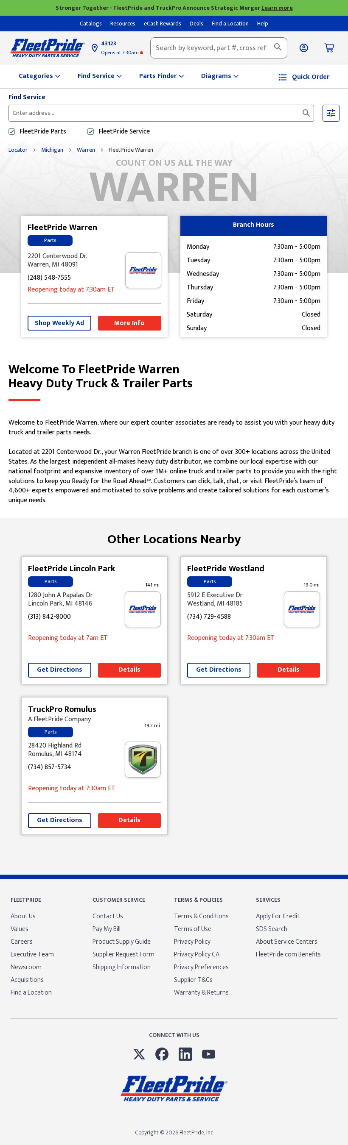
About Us (23, 916)
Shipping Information (122, 967)
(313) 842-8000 (49, 617)
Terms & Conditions (201, 916)
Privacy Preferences (201, 967)
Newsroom (26, 967)
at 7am (68, 638)
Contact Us (108, 916)
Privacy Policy (192, 942)
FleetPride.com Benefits (288, 954)
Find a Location (31, 992)
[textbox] (218, 47)
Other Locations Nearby (174, 536)
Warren (86, 150)
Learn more (277, 8)
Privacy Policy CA (196, 954)
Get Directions (59, 669)
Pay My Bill (107, 929)
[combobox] (218, 47)
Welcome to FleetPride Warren (100, 377)
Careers (22, 942)
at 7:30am (120, 52)
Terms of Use (192, 929)
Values (19, 929)
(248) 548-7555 (49, 278)
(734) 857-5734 (49, 768)
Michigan (52, 150)
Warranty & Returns (201, 992)
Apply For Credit (278, 916)
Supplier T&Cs (193, 980)
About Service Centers (286, 942)
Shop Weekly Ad (59, 323)
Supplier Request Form (123, 954)
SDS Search (271, 929)
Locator (18, 150)
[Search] (278, 48)
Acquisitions (27, 980)
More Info (129, 323)
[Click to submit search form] (306, 113)
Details (129, 669)
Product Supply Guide (122, 942)
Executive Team (32, 954)
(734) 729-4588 (209, 617)
